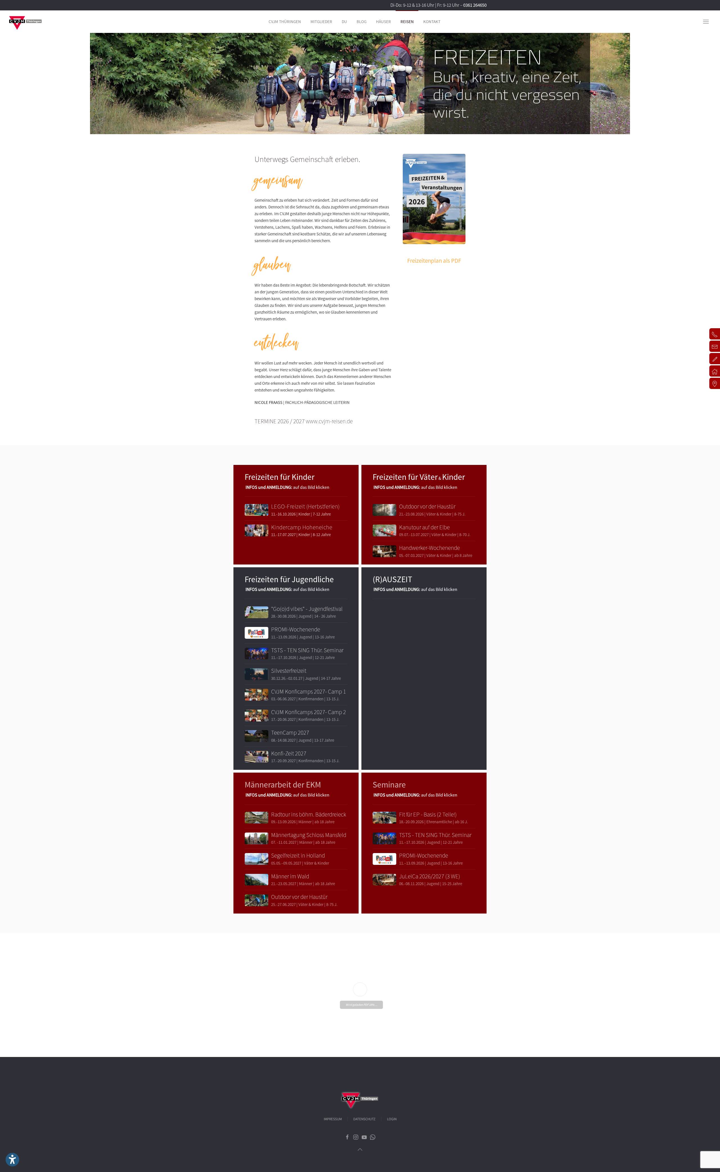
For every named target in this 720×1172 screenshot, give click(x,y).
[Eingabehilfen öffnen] (12, 1159)
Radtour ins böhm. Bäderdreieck (308, 814)
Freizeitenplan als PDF (434, 260)
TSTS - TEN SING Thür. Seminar (307, 650)
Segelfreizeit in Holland (298, 855)
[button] (706, 21)
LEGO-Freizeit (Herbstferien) (305, 506)
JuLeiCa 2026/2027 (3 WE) (429, 876)
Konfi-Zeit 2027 (288, 753)
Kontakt (431, 21)
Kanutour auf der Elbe (424, 527)
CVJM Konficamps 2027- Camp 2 (308, 712)
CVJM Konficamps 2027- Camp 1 (308, 691)
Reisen (407, 21)
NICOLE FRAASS (268, 402)
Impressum (333, 1119)
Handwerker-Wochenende (429, 548)
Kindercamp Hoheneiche (301, 527)
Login (392, 1119)
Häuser (383, 21)
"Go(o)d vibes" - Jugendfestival (307, 609)
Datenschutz (364, 1119)
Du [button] (344, 21)
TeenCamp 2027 (290, 732)
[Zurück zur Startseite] (25, 21)
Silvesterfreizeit (288, 670)
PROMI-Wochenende (295, 629)
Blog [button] (361, 21)
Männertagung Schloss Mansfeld (308, 835)
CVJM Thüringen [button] (285, 21)
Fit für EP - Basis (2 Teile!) (428, 814)
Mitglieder (321, 21)
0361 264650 (475, 5)
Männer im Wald (290, 876)
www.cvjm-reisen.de (329, 421)
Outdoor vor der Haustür (427, 506)
